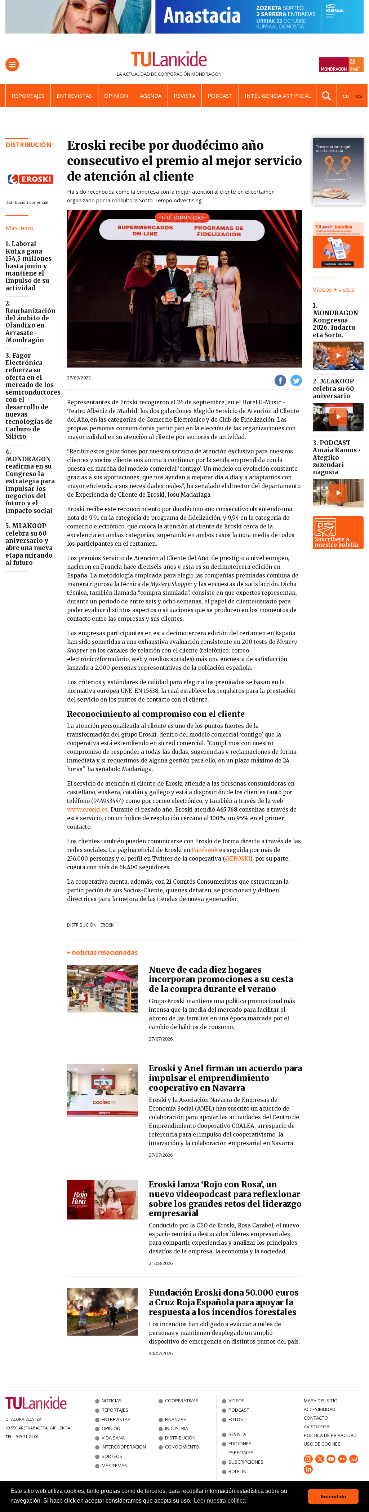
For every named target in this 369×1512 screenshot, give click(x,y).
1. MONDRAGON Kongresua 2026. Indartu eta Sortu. (335, 320)
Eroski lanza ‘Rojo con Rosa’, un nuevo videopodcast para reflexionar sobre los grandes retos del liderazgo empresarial (225, 1199)
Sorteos (112, 1456)
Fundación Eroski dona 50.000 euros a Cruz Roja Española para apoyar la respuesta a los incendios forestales (224, 1302)
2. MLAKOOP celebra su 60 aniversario (333, 388)
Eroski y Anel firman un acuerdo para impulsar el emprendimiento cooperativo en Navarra (225, 1078)
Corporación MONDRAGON (190, 74)
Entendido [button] (333, 1496)
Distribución (28, 145)
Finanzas (175, 1419)
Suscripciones (245, 1462)
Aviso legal (318, 1426)
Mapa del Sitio (321, 1400)
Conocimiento (182, 1446)
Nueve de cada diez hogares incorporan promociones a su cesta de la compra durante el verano (221, 979)
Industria (176, 1428)
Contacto (316, 1418)
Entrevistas (74, 95)
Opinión (116, 95)
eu (346, 95)
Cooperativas (182, 1400)
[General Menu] (12, 64)
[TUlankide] (169, 60)
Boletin (237, 1471)
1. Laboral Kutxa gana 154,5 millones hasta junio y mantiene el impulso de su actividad (28, 266)
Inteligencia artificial (278, 95)
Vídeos (236, 1400)
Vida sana (113, 1437)
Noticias (112, 1400)
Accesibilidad (319, 1409)
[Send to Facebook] (280, 380)
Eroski (108, 925)
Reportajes (28, 95)
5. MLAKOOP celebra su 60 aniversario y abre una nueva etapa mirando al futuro (29, 544)
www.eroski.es (87, 809)
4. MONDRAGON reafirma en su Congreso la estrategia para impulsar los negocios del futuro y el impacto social (30, 481)
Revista (184, 95)
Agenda (150, 95)
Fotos (235, 1419)
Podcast (220, 95)
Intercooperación (124, 1446)
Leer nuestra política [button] (220, 1501)
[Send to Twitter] (296, 380)
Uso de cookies (322, 1444)
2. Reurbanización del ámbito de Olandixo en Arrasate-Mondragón (30, 321)
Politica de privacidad (330, 1435)
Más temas (114, 1465)
